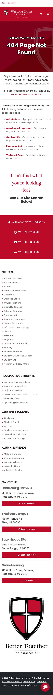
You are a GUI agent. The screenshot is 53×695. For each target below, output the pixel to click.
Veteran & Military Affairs (16, 364)
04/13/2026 (32, 685)
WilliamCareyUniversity (28, 222)
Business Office (12, 298)
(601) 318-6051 (28, 503)
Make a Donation (12, 454)
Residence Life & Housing (16, 343)
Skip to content (8, 3)
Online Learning (13, 565)
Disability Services (13, 307)
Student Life (10, 359)
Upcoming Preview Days (16, 402)
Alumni (7, 286)
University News (12, 466)
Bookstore (9, 294)
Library (7, 331)
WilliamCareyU (28, 242)
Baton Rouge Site (14, 539)
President (9, 335)
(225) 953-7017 (28, 555)
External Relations (13, 311)
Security (8, 347)
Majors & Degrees (13, 390)
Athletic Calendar (13, 470)
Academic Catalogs (14, 438)
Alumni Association (14, 458)
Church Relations (12, 302)
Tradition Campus (15, 513)
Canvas (8, 426)
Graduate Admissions (15, 386)
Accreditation (29, 681)
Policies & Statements (12, 681)
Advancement (11, 282)
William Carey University (26, 38)
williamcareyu (28, 232)
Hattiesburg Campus (17, 488)
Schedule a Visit (12, 398)
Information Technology (16, 327)
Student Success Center (16, 430)
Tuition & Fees (14, 155)
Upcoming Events (13, 462)
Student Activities (13, 351)
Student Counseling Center (18, 355)
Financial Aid (10, 315)
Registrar (8, 339)
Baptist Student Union (15, 290)
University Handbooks (15, 434)
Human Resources (13, 323)
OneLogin (9, 418)
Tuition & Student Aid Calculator (20, 394)
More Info (28, 580)
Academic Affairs (13, 278)
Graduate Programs (14, 319)
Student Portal (11, 422)
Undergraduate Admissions (18, 382)
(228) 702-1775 (28, 529)
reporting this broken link (26, 94)
